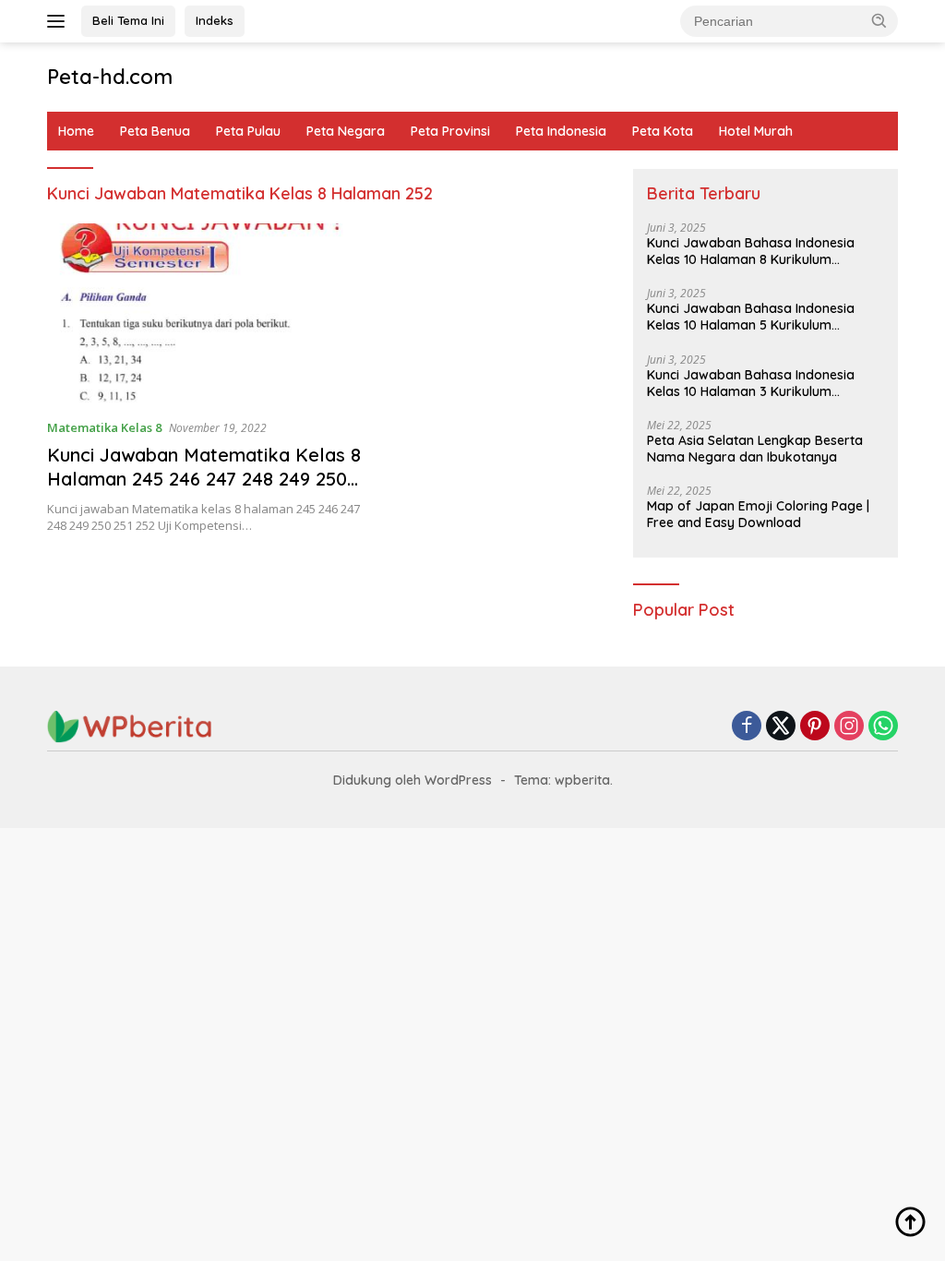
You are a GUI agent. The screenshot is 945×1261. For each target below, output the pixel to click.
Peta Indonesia (561, 131)
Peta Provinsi (450, 131)
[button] (879, 20)
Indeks (214, 20)
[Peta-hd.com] (130, 725)
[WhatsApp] (883, 727)
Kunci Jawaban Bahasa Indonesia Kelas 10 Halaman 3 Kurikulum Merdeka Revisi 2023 (751, 383)
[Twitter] (780, 727)
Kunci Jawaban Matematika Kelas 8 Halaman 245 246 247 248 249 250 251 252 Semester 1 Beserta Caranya (204, 490)
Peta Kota (662, 131)
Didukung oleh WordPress (412, 780)
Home (76, 131)
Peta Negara (345, 131)
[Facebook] (746, 727)
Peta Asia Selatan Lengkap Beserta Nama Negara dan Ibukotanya (755, 448)
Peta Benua (155, 131)
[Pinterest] (815, 727)
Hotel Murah (756, 131)
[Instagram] (849, 727)
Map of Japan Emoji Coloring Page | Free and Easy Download (758, 514)
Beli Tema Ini (128, 20)
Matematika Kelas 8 (104, 427)
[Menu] (59, 21)
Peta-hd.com (110, 77)
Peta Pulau (248, 131)
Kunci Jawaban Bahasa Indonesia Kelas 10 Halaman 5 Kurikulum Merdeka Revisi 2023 (751, 316)
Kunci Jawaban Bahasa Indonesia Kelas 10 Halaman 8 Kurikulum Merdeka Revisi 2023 (751, 251)
